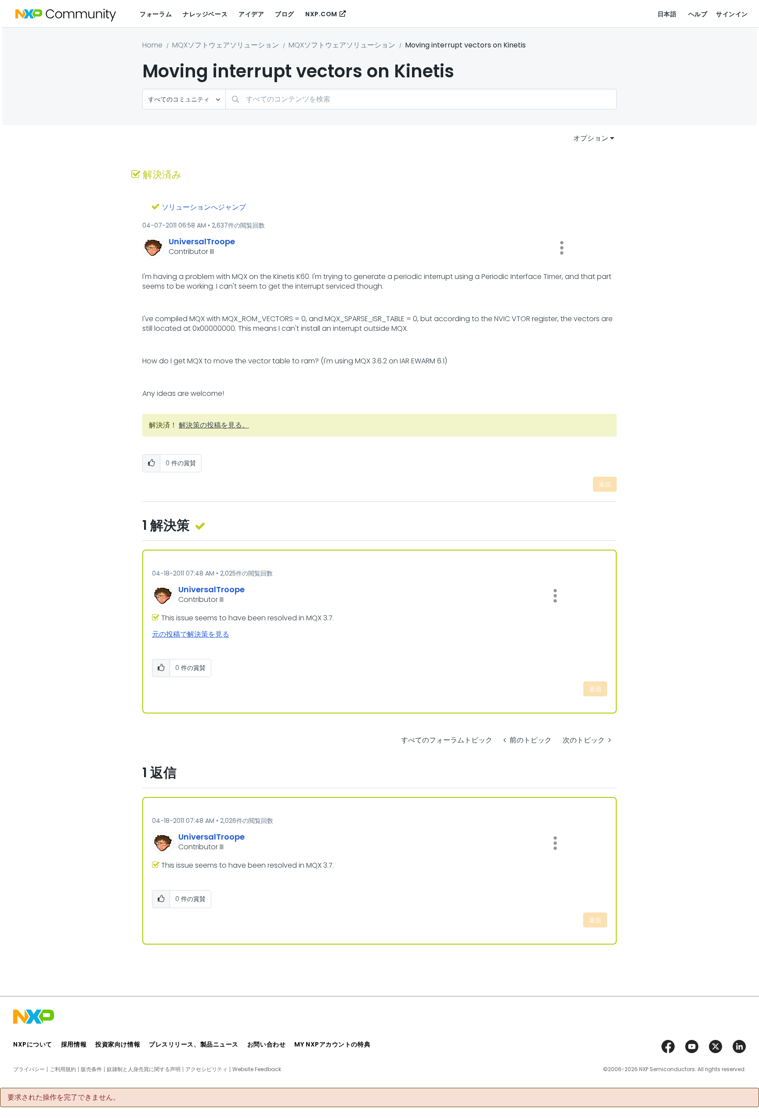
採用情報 (74, 1044)
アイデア (251, 14)
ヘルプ (698, 14)
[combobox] (421, 99)
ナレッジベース (205, 14)
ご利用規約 (63, 1069)
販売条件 (91, 1069)
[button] (562, 248)
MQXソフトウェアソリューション (225, 45)
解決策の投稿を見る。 (214, 425)
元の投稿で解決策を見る (190, 634)
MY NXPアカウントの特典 (332, 1044)
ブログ (284, 14)
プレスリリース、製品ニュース (194, 1044)
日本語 (667, 14)
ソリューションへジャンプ (204, 207)
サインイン (732, 14)
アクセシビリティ (206, 1069)
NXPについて (32, 1044)
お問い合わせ (266, 1044)
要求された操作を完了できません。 (63, 1097)
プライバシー (29, 1069)
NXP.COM (321, 14)
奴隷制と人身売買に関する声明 (144, 1069)
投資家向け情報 (117, 1044)
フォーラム (156, 14)
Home (152, 45)
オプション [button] (590, 138)
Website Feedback (256, 1069)
